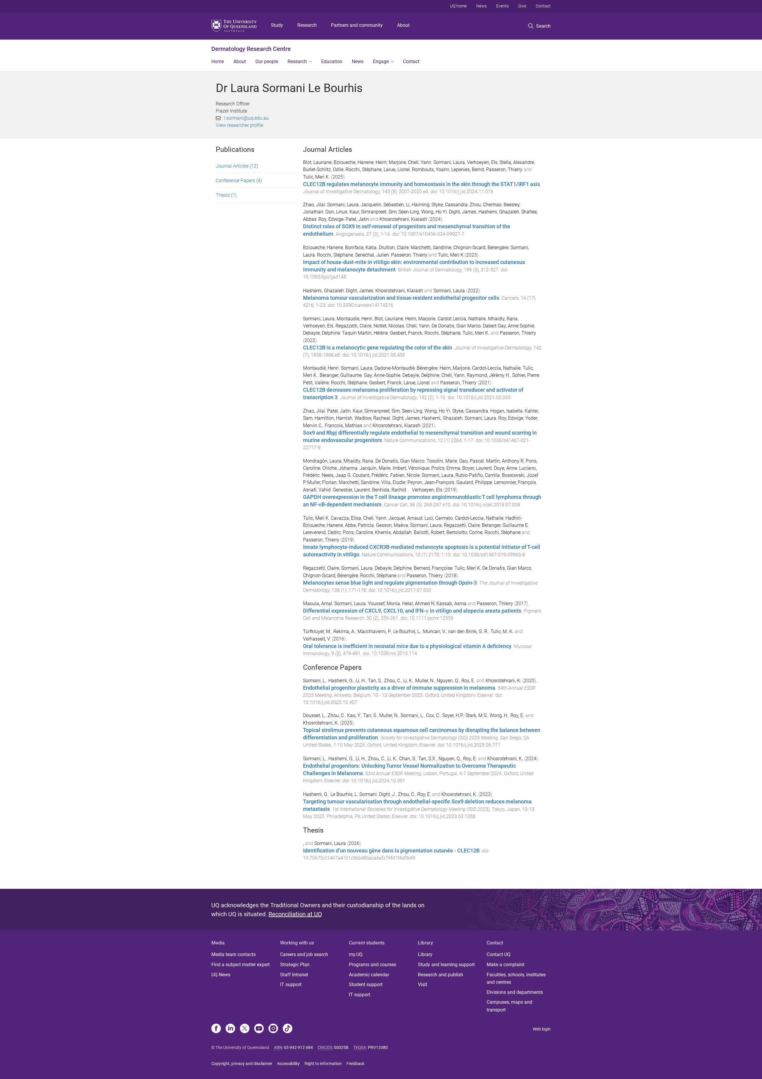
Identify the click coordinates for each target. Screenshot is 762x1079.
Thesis (226, 195)
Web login (542, 1029)
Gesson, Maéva (392, 525)
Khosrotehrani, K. (503, 680)
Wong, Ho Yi (434, 212)
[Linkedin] (230, 1029)
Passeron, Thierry (504, 169)
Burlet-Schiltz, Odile (323, 169)
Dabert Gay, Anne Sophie (508, 326)
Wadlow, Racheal (372, 418)
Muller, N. (425, 680)
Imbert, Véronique (411, 468)
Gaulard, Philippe (474, 482)
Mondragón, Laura (322, 461)
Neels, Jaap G (336, 475)
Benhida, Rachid (389, 490)
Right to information (323, 1063)
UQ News (220, 974)
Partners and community (357, 25)
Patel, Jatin (357, 219)
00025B (341, 1047)
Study (277, 25)
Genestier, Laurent (351, 490)
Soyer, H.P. (452, 715)
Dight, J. (387, 794)
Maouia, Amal (317, 603)
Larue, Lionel (397, 169)
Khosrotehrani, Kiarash (403, 219)
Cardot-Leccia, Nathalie (496, 368)
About (403, 25)
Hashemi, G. (341, 680)
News (481, 6)
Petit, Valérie (316, 382)
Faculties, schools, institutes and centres (516, 978)
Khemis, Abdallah (393, 532)
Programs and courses (372, 964)
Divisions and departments (515, 992)
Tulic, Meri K (450, 255)
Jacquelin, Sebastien (382, 204)
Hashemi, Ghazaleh (498, 212)
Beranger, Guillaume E (505, 525)
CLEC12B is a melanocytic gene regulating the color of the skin (377, 348)
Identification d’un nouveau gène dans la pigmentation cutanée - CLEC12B (391, 851)
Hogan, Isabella (506, 411)
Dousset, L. (314, 715)
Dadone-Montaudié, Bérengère (406, 368)
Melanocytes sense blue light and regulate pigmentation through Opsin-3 (390, 583)
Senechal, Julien (372, 255)
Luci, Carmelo (438, 518)
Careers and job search (304, 954)
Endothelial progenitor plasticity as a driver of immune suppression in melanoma (399, 688)
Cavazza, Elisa (346, 518)
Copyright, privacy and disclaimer (241, 1063)
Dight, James (462, 212)
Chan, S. (407, 758)
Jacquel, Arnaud (405, 518)
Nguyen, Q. (448, 680)
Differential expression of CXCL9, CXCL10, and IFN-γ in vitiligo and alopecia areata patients (412, 611)
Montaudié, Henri (321, 368)
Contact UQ (498, 954)
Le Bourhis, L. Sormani (353, 794)
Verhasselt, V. (317, 639)
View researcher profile (239, 125)
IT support (291, 984)
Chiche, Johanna (339, 468)
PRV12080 (378, 1047)
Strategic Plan (295, 964)
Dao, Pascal (471, 461)
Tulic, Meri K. (316, 177)
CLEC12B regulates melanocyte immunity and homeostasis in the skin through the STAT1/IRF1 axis (421, 184)
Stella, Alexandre (516, 162)
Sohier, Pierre (525, 375)
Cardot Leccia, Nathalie (462, 318)
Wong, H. (499, 715)
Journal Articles (237, 166)
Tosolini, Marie (442, 461)
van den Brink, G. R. (468, 631)
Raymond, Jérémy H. (488, 375)
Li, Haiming (418, 204)
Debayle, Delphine (321, 333)
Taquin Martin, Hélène (365, 333)
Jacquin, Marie (375, 468)
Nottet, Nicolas (389, 326)
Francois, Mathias (343, 425)
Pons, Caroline (358, 532)
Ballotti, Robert (429, 532)
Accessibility (288, 1063)
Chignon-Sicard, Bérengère (480, 247)
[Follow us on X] (244, 1029)
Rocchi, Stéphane (364, 169)
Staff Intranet (294, 974)
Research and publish (440, 974)
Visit (422, 984)
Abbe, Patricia (359, 525)
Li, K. (408, 680)
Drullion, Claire (394, 247)
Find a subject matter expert (240, 964)
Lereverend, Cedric (322, 532)
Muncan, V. (434, 631)
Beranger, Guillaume (341, 375)
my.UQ (356, 954)
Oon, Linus (336, 212)
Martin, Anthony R (505, 461)
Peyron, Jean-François (430, 482)
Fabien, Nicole (405, 475)
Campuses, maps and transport (509, 1006)
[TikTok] (287, 1029)
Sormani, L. (314, 680)
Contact (543, 6)
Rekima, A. (344, 631)
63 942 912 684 (298, 1047)
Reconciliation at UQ (295, 914)
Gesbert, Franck (406, 333)
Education (331, 61)
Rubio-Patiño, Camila (477, 475)
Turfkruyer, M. (317, 631)
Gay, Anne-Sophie (382, 375)
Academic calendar (369, 974)
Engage (381, 61)
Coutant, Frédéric (370, 475)
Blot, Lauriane (317, 162)
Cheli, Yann (419, 162)
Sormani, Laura (449, 162)
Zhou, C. (392, 680)
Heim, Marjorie (391, 162)
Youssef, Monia (384, 603)
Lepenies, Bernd (467, 169)
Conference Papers (239, 180)
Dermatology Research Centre (251, 48)
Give (522, 6)
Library (425, 954)
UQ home (458, 6)
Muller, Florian (322, 482)
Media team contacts (233, 954)
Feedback (355, 1063)
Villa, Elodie (393, 482)
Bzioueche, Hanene (354, 162)
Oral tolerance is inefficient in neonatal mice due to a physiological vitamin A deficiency (407, 646)
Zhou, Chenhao (486, 204)
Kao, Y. (354, 715)
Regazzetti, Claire (353, 326)
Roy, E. (468, 680)
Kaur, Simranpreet (367, 212)
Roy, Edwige (330, 219)
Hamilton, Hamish (333, 418)
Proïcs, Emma (445, 468)
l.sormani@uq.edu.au (246, 118)
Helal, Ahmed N (418, 603)
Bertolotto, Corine (464, 532)
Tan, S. (375, 680)
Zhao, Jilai (314, 204)
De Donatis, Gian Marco (456, 326)
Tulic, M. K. (502, 631)
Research (307, 25)
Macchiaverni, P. (374, 631)
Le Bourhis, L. (407, 631)
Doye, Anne (505, 468)
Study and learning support (446, 964)
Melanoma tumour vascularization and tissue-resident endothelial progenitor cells (401, 298)
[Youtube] (259, 1029)
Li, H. (361, 680)
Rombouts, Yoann (430, 169)
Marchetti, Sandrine (431, 247)
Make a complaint (505, 964)
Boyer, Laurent (477, 468)
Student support (365, 984)
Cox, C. (433, 715)
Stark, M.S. (477, 715)
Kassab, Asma (451, 603)
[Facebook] (216, 1029)
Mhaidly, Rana (503, 318)
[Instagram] (273, 1029)
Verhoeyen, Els (482, 162)
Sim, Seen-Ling (403, 212)
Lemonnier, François (515, 482)
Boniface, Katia (361, 247)
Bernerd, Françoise (433, 568)
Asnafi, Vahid (317, 490)
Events (502, 6)
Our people (266, 61)
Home (217, 61)
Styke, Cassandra (450, 204)
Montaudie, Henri (354, 318)
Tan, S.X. (427, 758)
